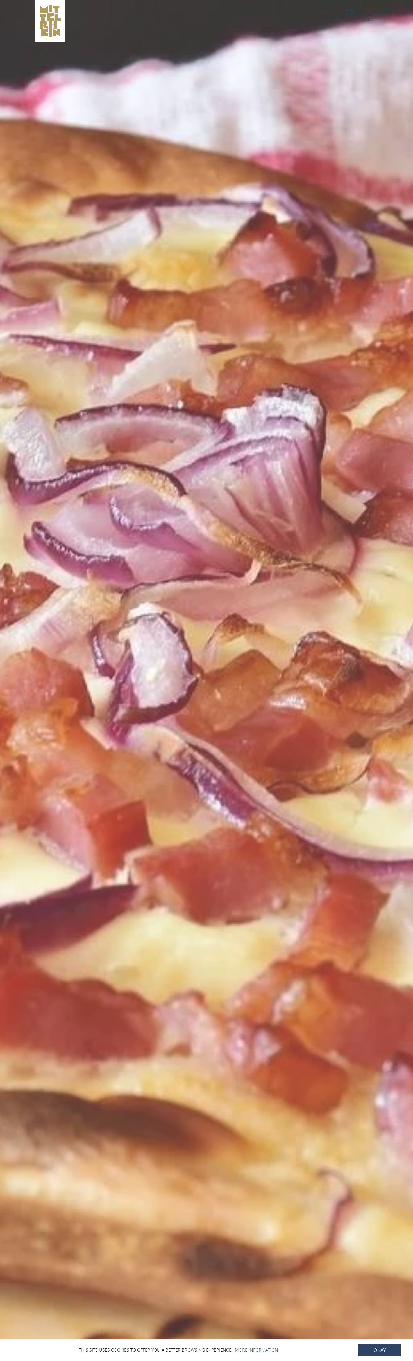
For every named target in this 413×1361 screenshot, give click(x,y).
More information (256, 1350)
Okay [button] (379, 1350)
